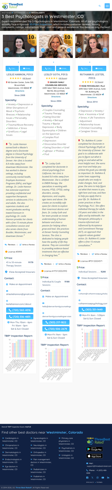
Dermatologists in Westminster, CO (11, 453)
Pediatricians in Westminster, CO (39, 470)
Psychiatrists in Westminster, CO (67, 449)
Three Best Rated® (24, 487)
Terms (99, 482)
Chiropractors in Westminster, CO (10, 446)
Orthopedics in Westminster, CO (38, 453)
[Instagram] (97, 477)
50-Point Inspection (41, 24)
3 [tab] (94, 62)
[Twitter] (92, 477)
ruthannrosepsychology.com (93, 303)
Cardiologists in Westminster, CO (10, 439)
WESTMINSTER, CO (21, 13)
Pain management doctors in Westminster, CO (41, 462)
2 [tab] (20, 62)
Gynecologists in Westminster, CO (39, 439)
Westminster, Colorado (64, 432)
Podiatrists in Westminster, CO (38, 477)
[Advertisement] (56, 405)
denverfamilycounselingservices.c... (58, 316)
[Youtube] (103, 477)
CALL (13, 68)
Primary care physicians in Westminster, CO (66, 441)
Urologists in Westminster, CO (66, 456)
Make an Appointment (20, 284)
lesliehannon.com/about (18, 304)
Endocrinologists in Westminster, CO (12, 460)
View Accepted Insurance (20, 271)
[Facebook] (87, 477)
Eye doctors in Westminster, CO (10, 468)
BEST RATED (6, 13)
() (26, 78)
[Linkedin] (108, 477)
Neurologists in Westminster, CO (39, 446)
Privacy (90, 482)
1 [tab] (18, 62)
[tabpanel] (20, 51)
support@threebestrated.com (99, 466)
